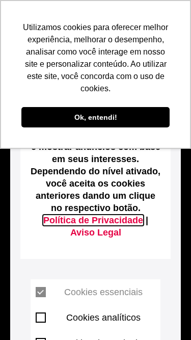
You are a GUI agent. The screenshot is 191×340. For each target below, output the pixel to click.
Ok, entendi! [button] (95, 117)
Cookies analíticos (103, 317)
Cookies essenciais (103, 292)
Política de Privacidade (93, 220)
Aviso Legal (95, 232)
